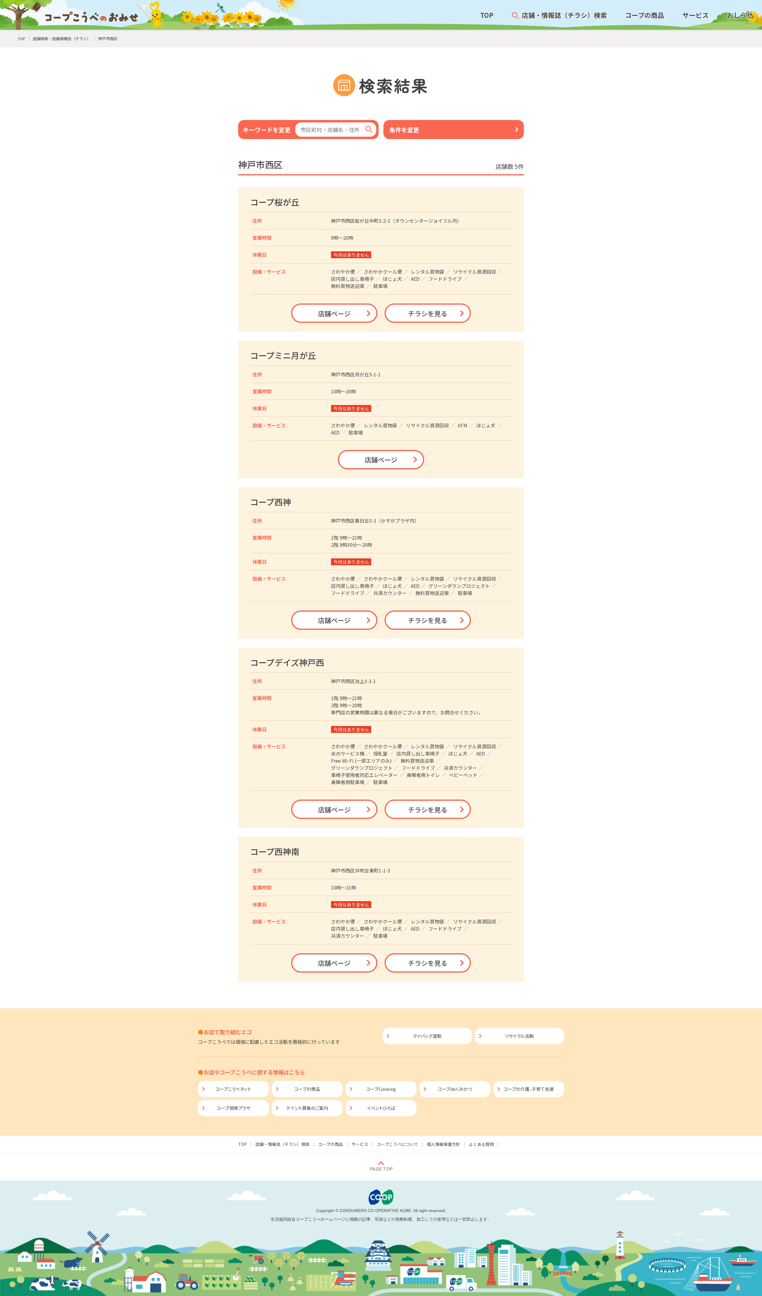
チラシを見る (427, 313)
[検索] (369, 129)
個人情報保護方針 (443, 1144)
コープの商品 (330, 1144)
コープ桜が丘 (274, 202)
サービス (360, 1144)
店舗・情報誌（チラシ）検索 (282, 1144)
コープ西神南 (274, 851)
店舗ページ (334, 313)
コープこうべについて (397, 1144)
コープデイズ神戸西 (287, 662)
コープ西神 (270, 502)
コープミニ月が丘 (283, 355)
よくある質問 (481, 1144)
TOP (242, 1144)
